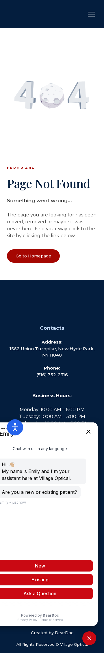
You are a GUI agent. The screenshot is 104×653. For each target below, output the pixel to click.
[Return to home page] (33, 14)
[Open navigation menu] (91, 14)
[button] (33, 256)
